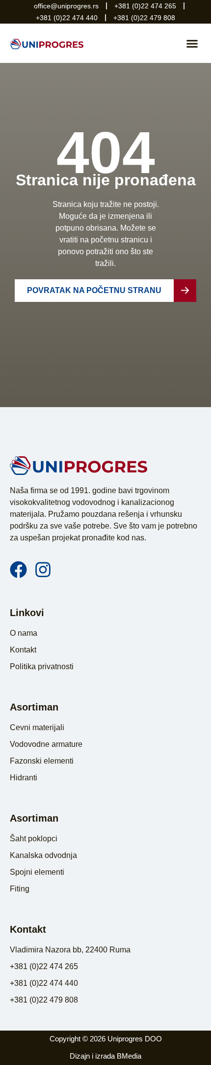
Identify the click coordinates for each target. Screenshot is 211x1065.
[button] (192, 43)
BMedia (129, 1056)
